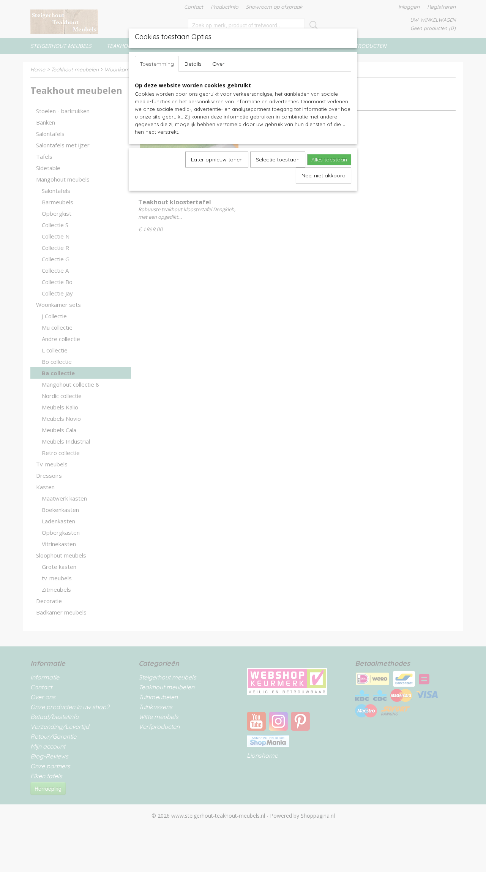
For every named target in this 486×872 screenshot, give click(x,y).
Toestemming (157, 63)
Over (218, 63)
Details (193, 63)
